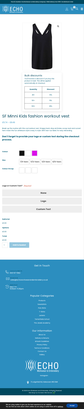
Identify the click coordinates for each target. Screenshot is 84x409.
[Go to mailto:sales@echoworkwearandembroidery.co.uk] (43, 279)
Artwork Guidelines (42, 341)
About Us (42, 335)
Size (4, 160)
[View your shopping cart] (71, 9)
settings (60, 407)
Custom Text (43, 209)
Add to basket (19, 245)
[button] (76, 9)
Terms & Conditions (42, 348)
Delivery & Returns (42, 338)
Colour (5, 151)
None (43, 192)
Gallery (42, 355)
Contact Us (42, 351)
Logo (43, 201)
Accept (72, 406)
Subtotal (6, 219)
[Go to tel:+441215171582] (43, 272)
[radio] (22, 153)
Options (5, 228)
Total (4, 236)
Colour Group (8, 169)
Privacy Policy (42, 345)
